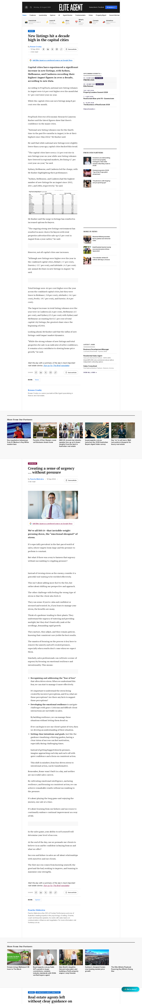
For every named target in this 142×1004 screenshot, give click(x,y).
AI (59, 15)
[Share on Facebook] (43, 49)
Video (91, 15)
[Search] (31, 7)
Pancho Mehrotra (37, 479)
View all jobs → (90, 372)
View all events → (89, 109)
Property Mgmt (101, 15)
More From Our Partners (19, 419)
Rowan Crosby (35, 47)
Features (33, 15)
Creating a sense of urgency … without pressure (51, 470)
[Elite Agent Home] (71, 7)
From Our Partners (93, 153)
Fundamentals (80, 15)
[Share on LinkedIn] (48, 49)
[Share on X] (52, 49)
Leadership (43, 15)
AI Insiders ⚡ (111, 7)
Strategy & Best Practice (48, 992)
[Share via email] (57, 49)
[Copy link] (61, 49)
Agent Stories (67, 15)
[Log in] (26, 7)
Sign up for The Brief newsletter (56, 365)
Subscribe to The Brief (96, 7)
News (25, 15)
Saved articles (114, 15)
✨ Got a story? (130, 989)
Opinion (52, 15)
